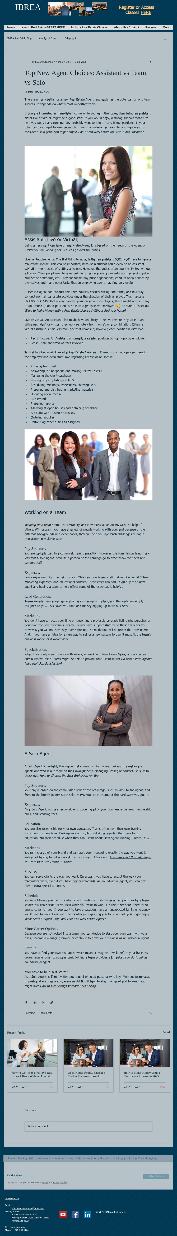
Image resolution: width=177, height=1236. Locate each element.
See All (166, 1032)
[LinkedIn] (87, 1214)
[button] (43, 27)
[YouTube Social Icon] (63, 1214)
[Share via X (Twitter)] (34, 1002)
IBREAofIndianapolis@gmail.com (28, 1208)
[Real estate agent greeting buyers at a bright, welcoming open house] (89, 1053)
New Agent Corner (48, 38)
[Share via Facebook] (26, 1002)
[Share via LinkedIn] (43, 1002)
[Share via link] (51, 1002)
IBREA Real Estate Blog (19, 38)
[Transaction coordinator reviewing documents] (145, 1053)
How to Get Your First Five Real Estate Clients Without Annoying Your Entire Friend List (32, 1074)
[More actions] (150, 62)
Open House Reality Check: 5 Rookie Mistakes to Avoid (86, 1074)
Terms (45, 1182)
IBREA (28, 7)
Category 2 (70, 38)
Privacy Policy (60, 1182)
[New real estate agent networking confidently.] (32, 1053)
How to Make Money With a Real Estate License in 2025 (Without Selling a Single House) (142, 1074)
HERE (146, 13)
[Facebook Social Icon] (75, 1214)
